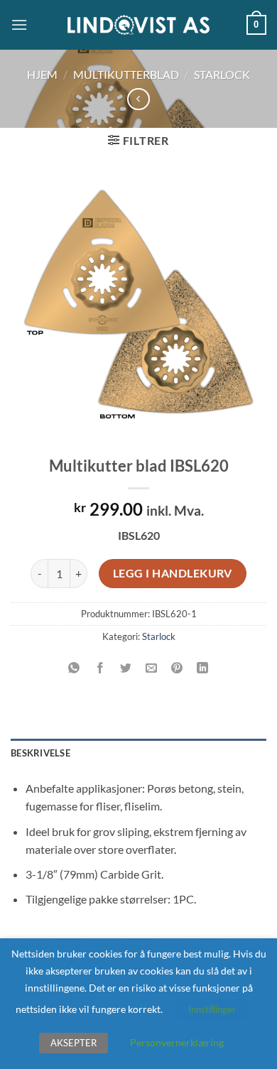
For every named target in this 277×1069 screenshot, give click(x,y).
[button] (19, 24)
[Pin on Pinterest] (177, 668)
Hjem (42, 74)
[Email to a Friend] (151, 668)
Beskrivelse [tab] (40, 753)
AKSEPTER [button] (73, 1042)
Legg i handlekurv (172, 573)
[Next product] (138, 99)
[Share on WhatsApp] (74, 668)
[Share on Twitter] (125, 668)
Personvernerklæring (177, 1042)
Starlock (222, 74)
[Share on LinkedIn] (202, 668)
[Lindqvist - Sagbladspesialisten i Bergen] (138, 25)
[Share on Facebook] (100, 668)
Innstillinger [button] (212, 1009)
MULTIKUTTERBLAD (126, 74)
